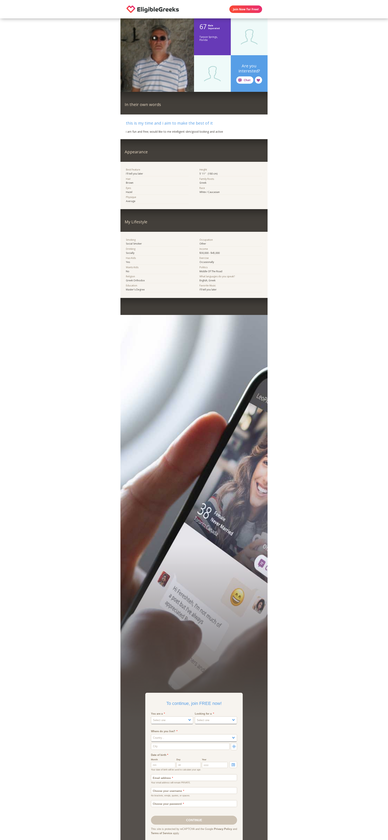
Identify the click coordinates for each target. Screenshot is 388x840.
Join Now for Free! (246, 9)
